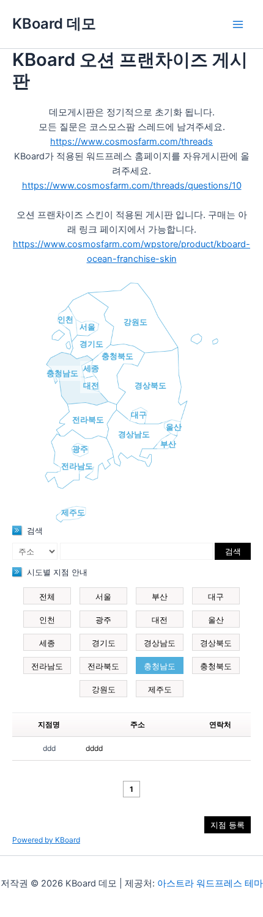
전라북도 (88, 419)
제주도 (73, 512)
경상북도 (150, 385)
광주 (80, 449)
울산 (174, 427)
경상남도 (134, 434)
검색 (233, 551)
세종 (91, 368)
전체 (47, 596)
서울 (87, 327)
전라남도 (77, 466)
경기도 (91, 344)
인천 (65, 319)
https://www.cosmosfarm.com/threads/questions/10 (132, 185)
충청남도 (62, 373)
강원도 (135, 322)
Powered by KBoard (46, 839)
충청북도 (117, 356)
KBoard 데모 (54, 23)
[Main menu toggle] (238, 24)
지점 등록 (227, 825)
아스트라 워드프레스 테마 (210, 883)
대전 (91, 385)
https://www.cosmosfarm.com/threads (131, 141)
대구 (139, 414)
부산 (168, 444)
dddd (94, 748)
